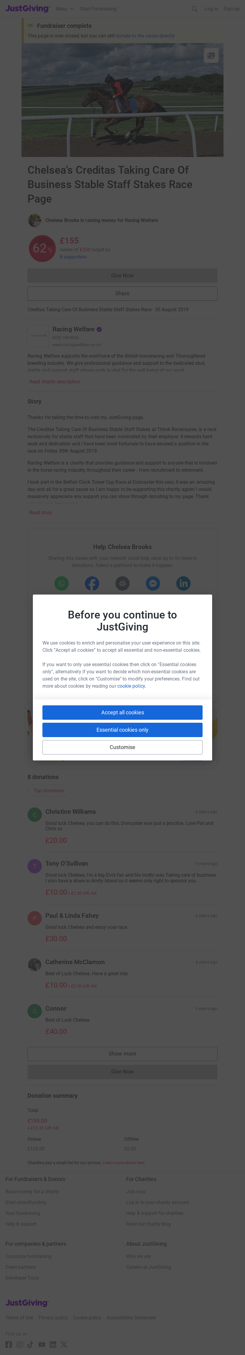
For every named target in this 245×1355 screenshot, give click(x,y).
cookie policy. (131, 686)
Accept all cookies (122, 712)
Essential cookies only (122, 730)
